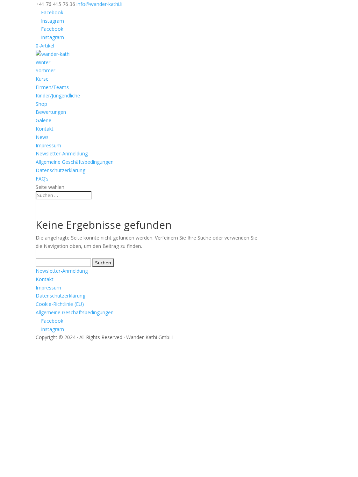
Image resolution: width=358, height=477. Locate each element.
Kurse (42, 78)
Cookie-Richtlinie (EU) (60, 304)
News (42, 137)
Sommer (45, 70)
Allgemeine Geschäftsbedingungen (75, 162)
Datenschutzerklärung (60, 170)
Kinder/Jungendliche (58, 95)
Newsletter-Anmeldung (62, 153)
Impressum (48, 145)
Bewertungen (51, 112)
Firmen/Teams (52, 87)
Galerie (43, 120)
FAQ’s (42, 178)
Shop (41, 104)
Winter (43, 62)
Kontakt (44, 128)
